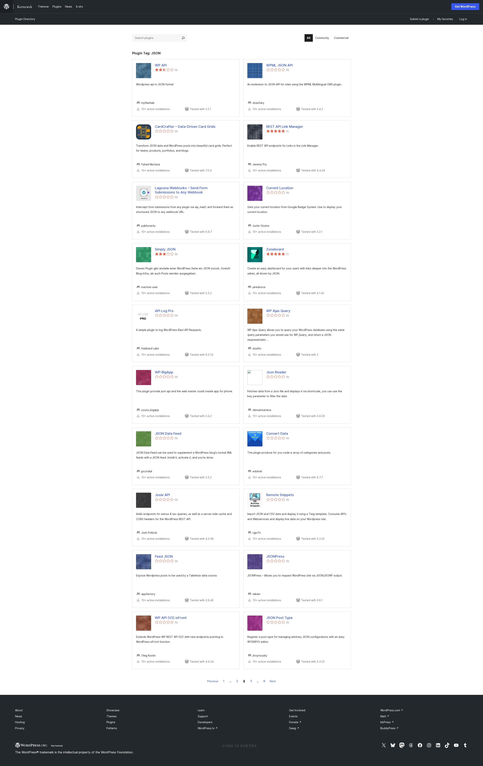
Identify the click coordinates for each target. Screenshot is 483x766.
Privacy (19, 728)
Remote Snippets (280, 495)
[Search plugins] (183, 38)
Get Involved (297, 710)
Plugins (110, 722)
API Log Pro (164, 311)
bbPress (387, 722)
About (19, 710)
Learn (201, 710)
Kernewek (57, 745)
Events (293, 716)
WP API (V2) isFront (171, 618)
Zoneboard (275, 249)
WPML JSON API (279, 65)
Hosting (20, 722)
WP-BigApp (164, 372)
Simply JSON (165, 249)
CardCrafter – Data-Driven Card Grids (185, 127)
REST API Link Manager (284, 127)
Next (273, 681)
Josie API (162, 495)
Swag (294, 728)
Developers (205, 722)
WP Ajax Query (278, 311)
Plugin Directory (25, 19)
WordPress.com (391, 710)
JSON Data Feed (168, 433)
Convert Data (277, 433)
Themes (111, 716)
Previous (212, 681)
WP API (161, 65)
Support (203, 716)
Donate (295, 722)
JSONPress (275, 556)
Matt (384, 716)
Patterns (111, 728)
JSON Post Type (279, 618)
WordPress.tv (208, 728)
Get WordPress (465, 6)
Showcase (112, 710)
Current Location (279, 188)
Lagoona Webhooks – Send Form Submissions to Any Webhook (181, 190)
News (18, 716)
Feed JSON (164, 556)
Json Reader (276, 372)
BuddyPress (389, 728)
